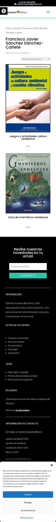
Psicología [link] (12, 349)
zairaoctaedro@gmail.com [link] (18, 458)
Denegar (28, 502)
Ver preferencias (28, 510)
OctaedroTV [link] (13, 353)
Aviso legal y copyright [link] (18, 372)
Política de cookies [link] (26, 517)
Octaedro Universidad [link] (18, 338)
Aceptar (28, 494)
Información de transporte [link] (20, 379)
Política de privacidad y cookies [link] (22, 375)
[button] (51, 465)
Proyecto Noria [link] (15, 345)
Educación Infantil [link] (16, 341)
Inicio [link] (8, 28)
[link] (3, 11)
